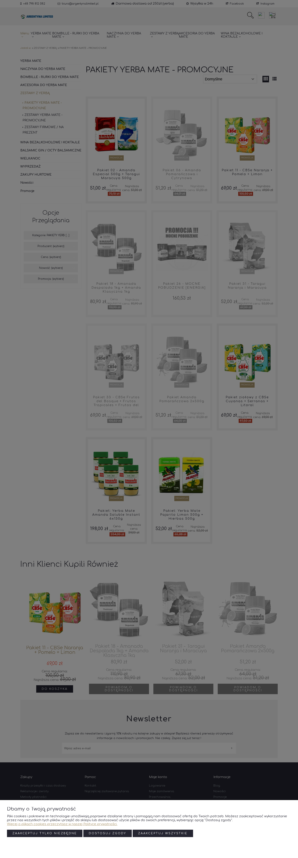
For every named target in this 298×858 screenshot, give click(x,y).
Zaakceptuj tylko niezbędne (44, 833)
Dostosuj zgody (107, 833)
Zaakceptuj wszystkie (163, 833)
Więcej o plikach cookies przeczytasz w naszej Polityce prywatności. (62, 824)
